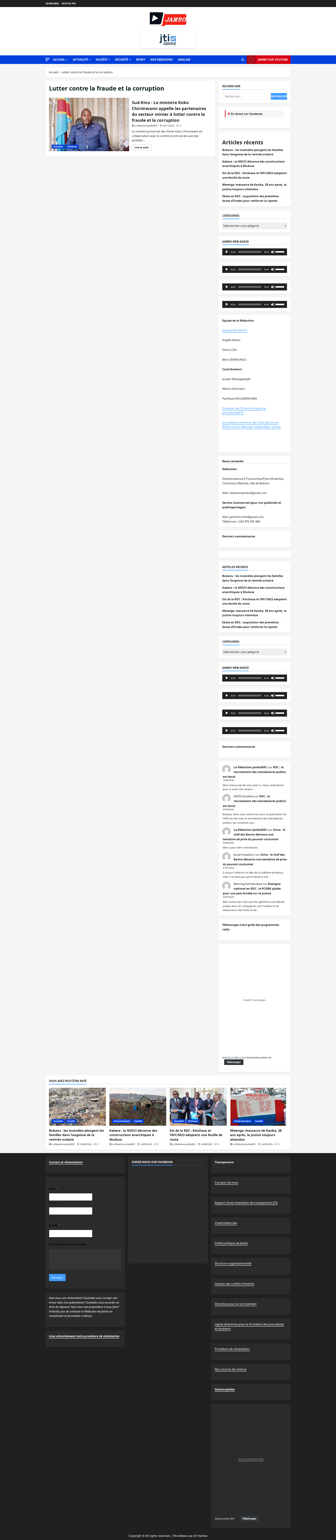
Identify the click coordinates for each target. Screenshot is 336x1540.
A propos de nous (226, 1182)
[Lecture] (227, 252)
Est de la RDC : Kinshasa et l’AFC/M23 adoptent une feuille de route (196, 1134)
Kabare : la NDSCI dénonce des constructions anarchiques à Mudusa (133, 1134)
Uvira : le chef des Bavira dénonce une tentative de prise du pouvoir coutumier (254, 834)
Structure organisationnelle (233, 1263)
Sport (140, 59)
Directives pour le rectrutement (236, 1304)
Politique (72, 146)
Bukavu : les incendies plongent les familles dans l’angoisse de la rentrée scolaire (76, 1134)
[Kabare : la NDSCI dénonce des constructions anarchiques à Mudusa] (137, 1107)
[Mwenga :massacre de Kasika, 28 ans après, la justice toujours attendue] (258, 1107)
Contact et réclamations (66, 1162)
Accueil (59, 59)
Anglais (184, 59)
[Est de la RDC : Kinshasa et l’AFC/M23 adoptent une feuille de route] (198, 1107)
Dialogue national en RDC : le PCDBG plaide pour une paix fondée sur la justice (252, 888)
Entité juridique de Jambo (231, 1243)
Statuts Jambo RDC (224, 1518)
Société (101, 59)
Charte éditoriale (226, 1223)
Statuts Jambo (225, 1389)
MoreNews (180, 1536)
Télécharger (234, 1062)
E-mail (54, 1225)
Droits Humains (242, 1121)
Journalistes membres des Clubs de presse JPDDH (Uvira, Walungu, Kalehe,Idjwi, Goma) (251, 425)
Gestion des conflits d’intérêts (234, 1284)
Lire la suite (143, 148)
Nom (52, 1217)
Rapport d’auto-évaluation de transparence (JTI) (246, 1203)
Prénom (53, 1203)
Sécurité (121, 59)
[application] (254, 251)
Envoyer (57, 1278)
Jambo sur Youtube (273, 59)
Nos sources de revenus (231, 1369)
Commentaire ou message (67, 1244)
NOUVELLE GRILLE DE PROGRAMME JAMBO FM (246, 1057)
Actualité (80, 59)
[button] (48, 59)
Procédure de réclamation (232, 1349)
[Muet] (272, 252)
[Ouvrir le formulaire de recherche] (242, 59)
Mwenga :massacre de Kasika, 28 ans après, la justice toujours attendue (256, 1134)
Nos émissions (161, 59)
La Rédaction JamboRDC (146, 125)
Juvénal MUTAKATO (234, 330)
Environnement (122, 1121)
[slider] (280, 251)
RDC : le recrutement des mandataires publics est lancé (254, 772)
